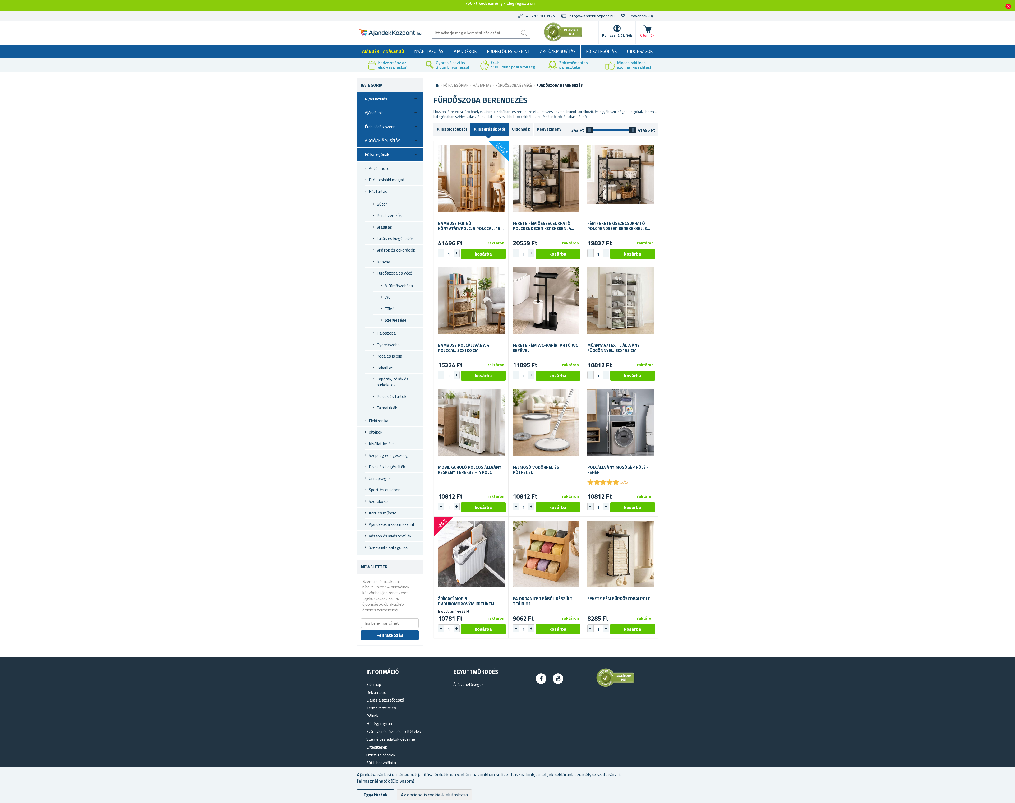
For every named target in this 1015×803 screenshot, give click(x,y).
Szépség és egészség (388, 455)
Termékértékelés (381, 708)
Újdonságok (640, 51)
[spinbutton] (448, 253)
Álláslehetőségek (468, 684)
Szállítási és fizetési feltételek (393, 731)
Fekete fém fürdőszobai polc (618, 598)
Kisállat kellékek (382, 443)
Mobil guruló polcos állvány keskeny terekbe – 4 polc (469, 470)
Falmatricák (387, 408)
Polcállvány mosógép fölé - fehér (618, 470)
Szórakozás (379, 501)
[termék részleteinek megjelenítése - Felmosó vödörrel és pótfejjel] (546, 422)
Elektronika (378, 420)
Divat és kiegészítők (387, 466)
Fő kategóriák (601, 51)
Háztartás (378, 191)
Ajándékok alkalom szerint (392, 524)
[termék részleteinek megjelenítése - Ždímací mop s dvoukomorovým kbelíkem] (471, 554)
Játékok (375, 432)
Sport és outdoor (384, 489)
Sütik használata (381, 762)
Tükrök (390, 308)
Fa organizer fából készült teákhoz (543, 601)
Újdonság (521, 129)
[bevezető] (437, 85)
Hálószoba (386, 333)
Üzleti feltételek (380, 755)
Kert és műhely (382, 513)
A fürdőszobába (399, 285)
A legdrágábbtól (489, 129)
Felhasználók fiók (617, 35)
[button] (456, 253)
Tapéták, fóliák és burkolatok (392, 382)
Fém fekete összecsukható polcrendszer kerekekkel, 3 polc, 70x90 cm (617, 226)
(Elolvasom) (402, 781)
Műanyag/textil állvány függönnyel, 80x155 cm (613, 348)
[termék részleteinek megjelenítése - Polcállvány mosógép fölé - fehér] (620, 422)
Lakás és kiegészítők (395, 238)
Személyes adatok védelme (390, 739)
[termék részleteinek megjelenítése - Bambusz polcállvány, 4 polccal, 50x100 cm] (471, 300)
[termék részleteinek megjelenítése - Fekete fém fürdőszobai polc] (620, 554)
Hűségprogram (379, 723)
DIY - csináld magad (386, 180)
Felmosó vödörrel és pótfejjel (536, 470)
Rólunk (372, 716)
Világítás (384, 227)
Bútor (382, 204)
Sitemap (373, 684)
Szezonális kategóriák (388, 547)
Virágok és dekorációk (396, 250)
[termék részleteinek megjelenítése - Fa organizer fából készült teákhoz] (546, 554)
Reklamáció (376, 692)
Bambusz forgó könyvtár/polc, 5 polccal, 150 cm (470, 226)
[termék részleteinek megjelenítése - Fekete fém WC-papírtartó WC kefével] (546, 300)
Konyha (383, 261)
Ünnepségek (379, 478)
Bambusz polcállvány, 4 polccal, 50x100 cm (463, 348)
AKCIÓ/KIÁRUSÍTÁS (558, 51)
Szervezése (396, 320)
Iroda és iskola (389, 356)
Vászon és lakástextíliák (390, 536)
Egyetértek (375, 794)
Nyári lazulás (429, 51)
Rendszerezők (389, 215)
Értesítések (376, 747)
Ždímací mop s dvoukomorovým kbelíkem (466, 601)
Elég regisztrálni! (521, 3)
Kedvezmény (549, 129)
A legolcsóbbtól (452, 129)
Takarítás (385, 367)
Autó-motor (380, 168)
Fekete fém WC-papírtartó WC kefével (545, 348)
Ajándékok (465, 51)
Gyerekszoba (388, 344)
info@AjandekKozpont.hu (592, 16)
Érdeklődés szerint (508, 51)
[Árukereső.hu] (563, 40)
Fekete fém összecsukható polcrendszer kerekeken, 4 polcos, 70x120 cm (542, 226)
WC (387, 297)
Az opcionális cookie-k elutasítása (434, 794)
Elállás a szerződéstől (385, 700)
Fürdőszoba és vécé (394, 273)
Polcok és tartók (391, 396)
